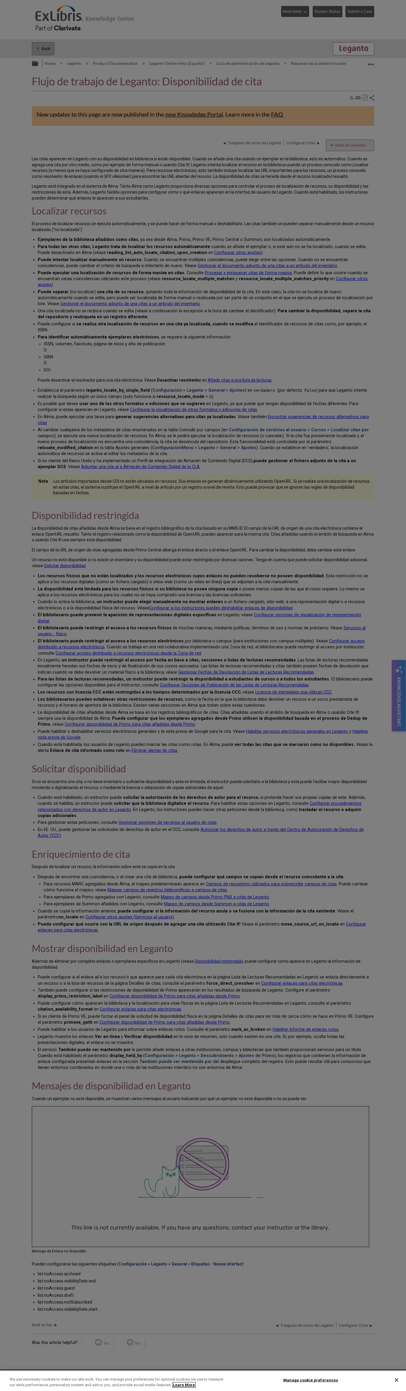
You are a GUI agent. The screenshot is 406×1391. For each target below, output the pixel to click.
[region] (203, 1380)
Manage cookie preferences (310, 1380)
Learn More (184, 1385)
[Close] (396, 1380)
